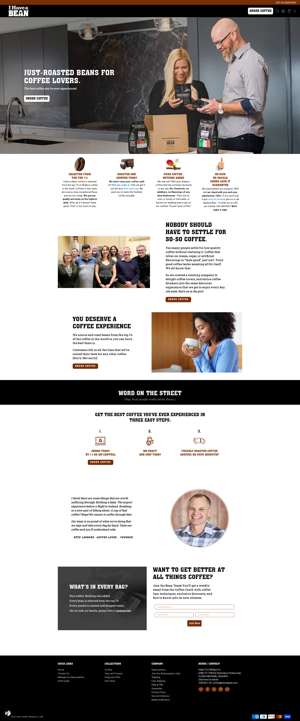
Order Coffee (261, 11)
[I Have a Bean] (122, 11)
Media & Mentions (161, 699)
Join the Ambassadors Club (166, 673)
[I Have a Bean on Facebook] (207, 689)
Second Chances (160, 696)
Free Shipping (158, 681)
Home (61, 669)
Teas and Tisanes (114, 673)
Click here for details (208, 679)
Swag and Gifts (112, 677)
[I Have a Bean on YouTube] (214, 689)
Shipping (156, 677)
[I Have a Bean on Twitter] (200, 689)
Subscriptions (159, 669)
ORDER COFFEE (37, 98)
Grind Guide (64, 681)
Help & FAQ (157, 684)
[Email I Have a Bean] (227, 689)
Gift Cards (110, 681)
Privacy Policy (159, 692)
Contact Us (63, 673)
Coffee (108, 669)
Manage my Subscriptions (71, 677)
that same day (131, 188)
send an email (215, 199)
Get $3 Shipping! (286, 2)
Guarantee (157, 688)
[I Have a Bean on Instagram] (220, 689)
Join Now (194, 623)
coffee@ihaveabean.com (225, 683)
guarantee (123, 610)
